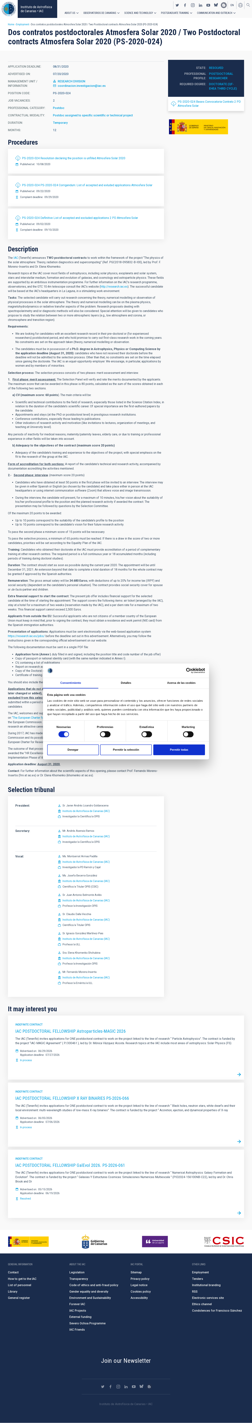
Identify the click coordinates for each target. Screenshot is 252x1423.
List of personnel (19, 1285)
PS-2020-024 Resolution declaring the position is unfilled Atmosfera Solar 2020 (73, 158)
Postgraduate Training (175, 12)
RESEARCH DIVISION (71, 81)
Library (12, 1291)
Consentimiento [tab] (70, 682)
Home (11, 24)
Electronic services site (208, 1298)
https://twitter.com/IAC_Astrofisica (177, 5)
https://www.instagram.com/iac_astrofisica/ (193, 5)
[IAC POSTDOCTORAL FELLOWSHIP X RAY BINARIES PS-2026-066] (239, 1142)
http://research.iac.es (114, 286)
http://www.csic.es (224, 1241)
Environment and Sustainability (90, 1298)
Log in (240, 5)
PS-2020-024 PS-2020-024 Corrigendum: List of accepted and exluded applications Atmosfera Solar (87, 185)
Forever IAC (77, 1304)
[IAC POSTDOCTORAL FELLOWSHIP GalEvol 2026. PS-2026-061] (239, 1213)
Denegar (73, 749)
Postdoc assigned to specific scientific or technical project (93, 115)
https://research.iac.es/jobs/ (26, 636)
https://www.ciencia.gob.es (28, 1241)
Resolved (216, 68)
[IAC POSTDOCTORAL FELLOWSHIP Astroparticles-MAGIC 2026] (239, 1075)
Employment (22, 24)
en (232, 5)
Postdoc (58, 108)
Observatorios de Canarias (99, 12)
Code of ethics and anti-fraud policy (93, 1285)
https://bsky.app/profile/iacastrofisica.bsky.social (216, 5)
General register (19, 1298)
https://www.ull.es (155, 1241)
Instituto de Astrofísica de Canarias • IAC (36, 9)
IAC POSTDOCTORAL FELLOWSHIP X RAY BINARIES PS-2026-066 (72, 1098)
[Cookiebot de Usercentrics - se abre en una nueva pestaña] (189, 670)
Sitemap (136, 1272)
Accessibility (139, 1298)
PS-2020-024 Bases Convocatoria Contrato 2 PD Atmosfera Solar (209, 104)
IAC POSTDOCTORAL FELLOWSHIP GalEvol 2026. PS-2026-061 (70, 1165)
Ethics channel (202, 1304)
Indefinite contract (29, 1024)
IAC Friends (77, 1329)
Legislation (76, 1272)
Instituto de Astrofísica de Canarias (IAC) (86, 811)
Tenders (197, 1279)
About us (70, 12)
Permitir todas (179, 749)
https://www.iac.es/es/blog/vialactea (224, 5)
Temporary (60, 122)
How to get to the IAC (22, 1279)
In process (26, 1060)
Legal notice (139, 1285)
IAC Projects (77, 1310)
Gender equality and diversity (88, 1291)
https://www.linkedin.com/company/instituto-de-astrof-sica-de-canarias (200, 5)
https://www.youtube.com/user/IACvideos (208, 5)
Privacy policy (140, 1279)
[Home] (9, 9)
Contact (13, 1272)
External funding (80, 1317)
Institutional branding (206, 1285)
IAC (16, 258)
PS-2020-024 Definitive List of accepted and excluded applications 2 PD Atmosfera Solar (80, 218)
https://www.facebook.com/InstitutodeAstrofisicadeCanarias (185, 5)
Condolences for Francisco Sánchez (217, 1310)
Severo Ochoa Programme (87, 1323)
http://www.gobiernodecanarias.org (94, 1241)
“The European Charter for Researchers (37, 717)
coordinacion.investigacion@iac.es (82, 86)
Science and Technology (138, 12)
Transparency (78, 1279)
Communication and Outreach (214, 12)
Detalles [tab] (126, 682)
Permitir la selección (126, 749)
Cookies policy (141, 1291)
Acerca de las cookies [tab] (181, 682)
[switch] (105, 734)
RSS (195, 1291)
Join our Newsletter (126, 1360)
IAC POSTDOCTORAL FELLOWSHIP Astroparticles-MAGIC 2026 (70, 1031)
